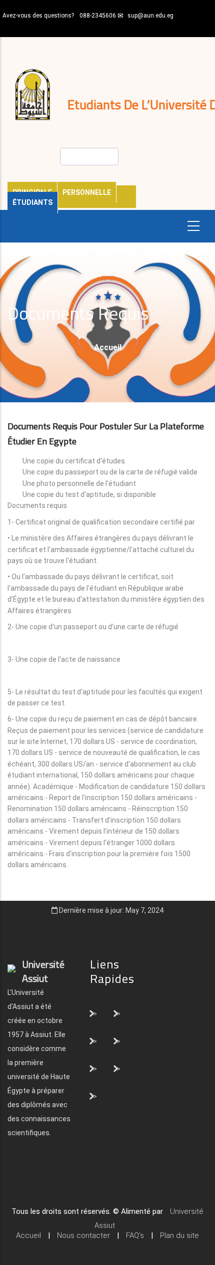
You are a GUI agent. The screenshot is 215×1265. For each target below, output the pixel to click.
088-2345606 (98, 15)
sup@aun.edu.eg (151, 15)
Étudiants (32, 202)
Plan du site (179, 1235)
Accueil (108, 347)
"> (93, 1013)
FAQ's (135, 1235)
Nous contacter (83, 1235)
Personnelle (86, 192)
